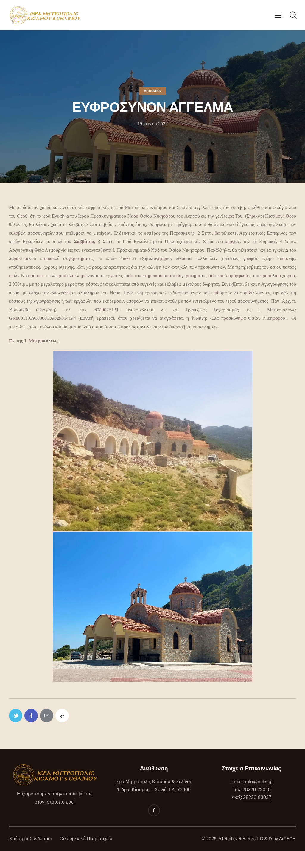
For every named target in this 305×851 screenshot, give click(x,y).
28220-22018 (256, 789)
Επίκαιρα (152, 91)
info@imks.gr (259, 781)
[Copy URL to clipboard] (62, 715)
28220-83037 (257, 797)
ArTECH (287, 838)
